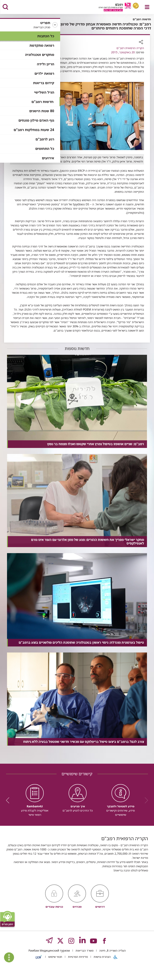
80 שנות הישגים (41, 111)
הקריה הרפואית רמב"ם (130, 48)
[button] (30, 25)
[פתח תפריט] (147, 7)
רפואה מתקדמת (41, 45)
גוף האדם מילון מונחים (36, 120)
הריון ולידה (45, 64)
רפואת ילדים (44, 73)
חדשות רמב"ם (42, 101)
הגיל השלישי (44, 92)
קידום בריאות (43, 83)
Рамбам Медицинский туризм (49, 950)
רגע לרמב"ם (44, 139)
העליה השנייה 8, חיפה (112, 950)
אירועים (48, 158)
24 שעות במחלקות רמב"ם (34, 129)
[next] (9, 800)
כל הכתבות (45, 36)
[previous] (145, 800)
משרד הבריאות (84, 950)
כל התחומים (44, 148)
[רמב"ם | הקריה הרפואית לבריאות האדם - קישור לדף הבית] (114, 7)
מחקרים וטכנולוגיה (39, 54)
